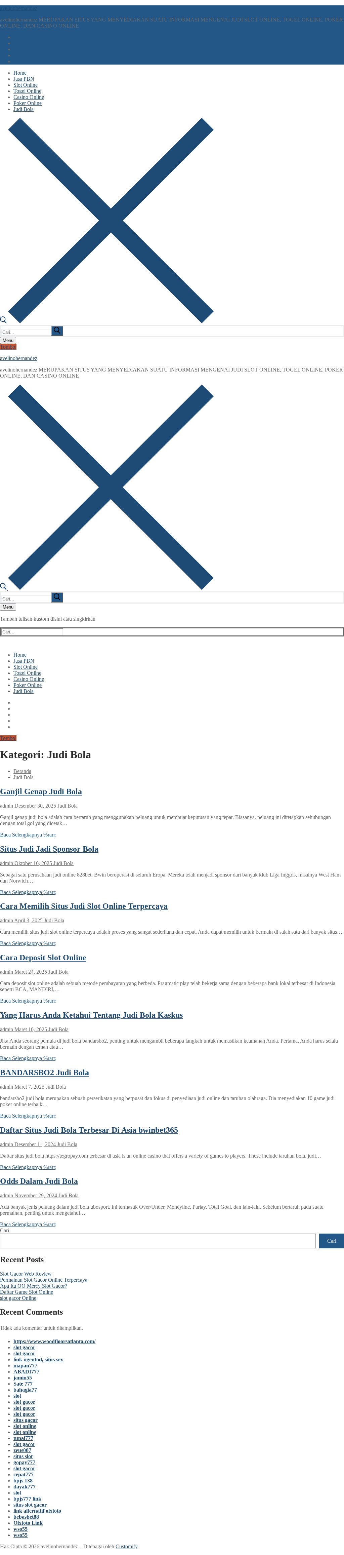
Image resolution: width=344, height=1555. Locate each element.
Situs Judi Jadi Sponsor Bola (49, 849)
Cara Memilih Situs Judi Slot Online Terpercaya (84, 906)
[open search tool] (107, 321)
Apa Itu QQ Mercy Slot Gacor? (33, 1286)
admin (6, 806)
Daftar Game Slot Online (26, 1292)
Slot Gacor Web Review (26, 1274)
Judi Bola (67, 806)
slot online (24, 1426)
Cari (4, 1230)
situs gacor (25, 1420)
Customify (126, 1546)
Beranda (22, 771)
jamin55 (22, 1378)
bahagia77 (25, 1390)
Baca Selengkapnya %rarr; (28, 835)
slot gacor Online (18, 1298)
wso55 (20, 1529)
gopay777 (24, 1462)
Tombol (8, 347)
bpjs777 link (27, 1499)
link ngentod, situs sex (38, 1359)
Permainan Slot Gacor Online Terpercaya (43, 1280)
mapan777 (25, 1365)
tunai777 (23, 1438)
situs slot (23, 1456)
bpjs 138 (23, 1480)
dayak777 (24, 1486)
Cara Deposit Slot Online (43, 957)
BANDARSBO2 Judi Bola (44, 1072)
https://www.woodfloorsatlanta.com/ (54, 1341)
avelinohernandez (18, 8)
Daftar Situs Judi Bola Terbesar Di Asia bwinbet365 (89, 1130)
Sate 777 (23, 1384)
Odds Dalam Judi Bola (39, 1181)
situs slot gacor (30, 1505)
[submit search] (57, 331)
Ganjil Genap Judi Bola (41, 791)
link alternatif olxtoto (37, 1511)
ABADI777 (26, 1371)
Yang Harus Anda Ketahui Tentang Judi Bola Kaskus (91, 1015)
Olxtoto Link (28, 1523)
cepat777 (23, 1474)
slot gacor (24, 1347)
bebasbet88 (26, 1517)
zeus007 (22, 1450)
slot (17, 1396)
